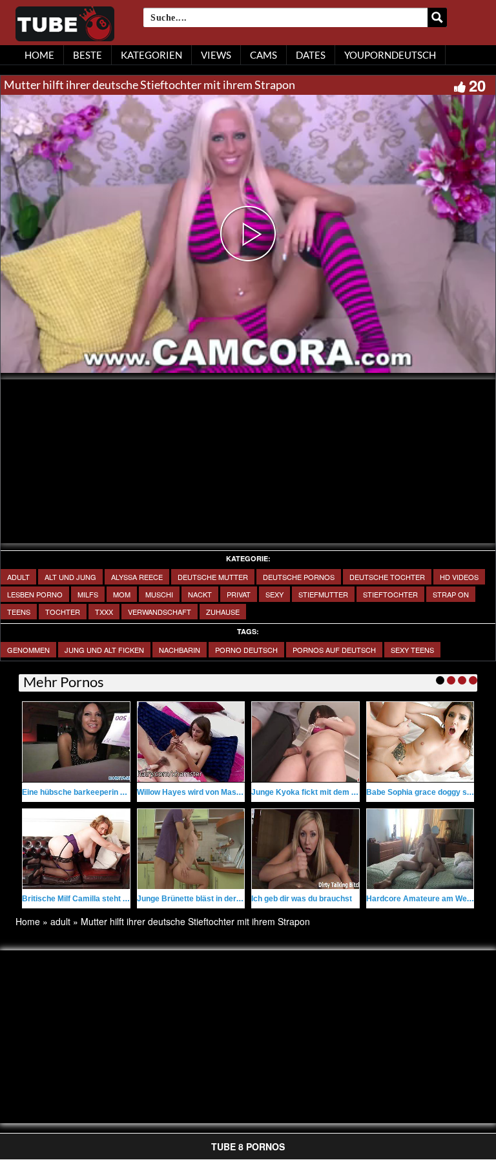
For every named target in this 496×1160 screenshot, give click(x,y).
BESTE (87, 55)
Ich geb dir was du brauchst (301, 898)
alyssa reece (137, 577)
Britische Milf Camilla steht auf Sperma (93, 898)
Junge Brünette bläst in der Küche (199, 898)
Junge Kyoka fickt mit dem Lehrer (313, 792)
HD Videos (459, 577)
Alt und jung (70, 577)
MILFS (88, 594)
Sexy (274, 594)
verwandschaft (159, 611)
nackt (200, 594)
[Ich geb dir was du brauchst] (305, 849)
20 (477, 85)
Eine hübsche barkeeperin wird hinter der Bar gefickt (119, 792)
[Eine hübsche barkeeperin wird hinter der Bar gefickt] (76, 742)
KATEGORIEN (151, 55)
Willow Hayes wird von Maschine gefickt (210, 792)
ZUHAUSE (223, 611)
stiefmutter (323, 594)
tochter (62, 611)
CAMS (263, 55)
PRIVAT (239, 594)
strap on (451, 594)
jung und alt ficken (104, 650)
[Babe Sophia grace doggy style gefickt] (420, 742)
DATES (311, 55)
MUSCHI (159, 594)
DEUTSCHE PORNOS (299, 577)
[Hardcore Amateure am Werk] (420, 849)
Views (216, 55)
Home (28, 921)
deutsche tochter (387, 577)
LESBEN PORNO (35, 594)
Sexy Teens (412, 650)
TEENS (18, 611)
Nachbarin (179, 650)
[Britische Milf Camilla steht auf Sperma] (76, 849)
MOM (121, 594)
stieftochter (390, 594)
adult (18, 577)
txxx (104, 611)
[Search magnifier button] (437, 17)
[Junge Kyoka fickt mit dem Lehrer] (305, 742)
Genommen (28, 650)
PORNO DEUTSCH (246, 650)
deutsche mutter (213, 577)
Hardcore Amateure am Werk (420, 898)
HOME (39, 55)
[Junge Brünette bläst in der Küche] (191, 849)
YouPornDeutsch (390, 55)
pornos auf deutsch (334, 650)
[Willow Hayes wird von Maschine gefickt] (191, 742)
